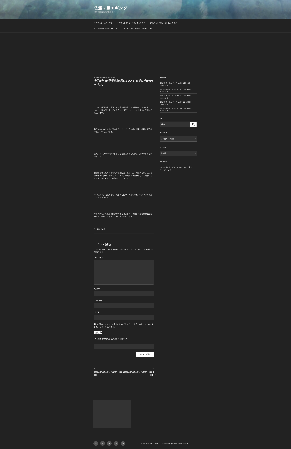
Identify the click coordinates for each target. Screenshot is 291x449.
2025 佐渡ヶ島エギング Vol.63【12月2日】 (175, 83)
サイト (97, 312)
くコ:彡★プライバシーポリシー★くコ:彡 (137, 28)
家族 (98, 229)
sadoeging (111, 77)
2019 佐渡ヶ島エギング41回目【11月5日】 (175, 167)
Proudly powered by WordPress (176, 443)
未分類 (103, 229)
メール (98, 300)
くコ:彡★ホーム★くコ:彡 (103, 23)
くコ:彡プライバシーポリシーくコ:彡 (150, 443)
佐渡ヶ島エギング (110, 8)
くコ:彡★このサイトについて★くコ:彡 (131, 23)
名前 (97, 289)
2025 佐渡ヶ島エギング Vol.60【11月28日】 (175, 102)
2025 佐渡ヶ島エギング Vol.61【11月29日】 (175, 96)
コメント (99, 258)
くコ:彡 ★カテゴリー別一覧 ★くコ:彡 (163, 23)
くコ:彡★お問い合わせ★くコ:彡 (105, 28)
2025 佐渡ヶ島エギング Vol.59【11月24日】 (175, 108)
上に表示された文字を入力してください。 (111, 339)
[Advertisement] (145, 49)
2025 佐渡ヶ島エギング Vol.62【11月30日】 (175, 89)
